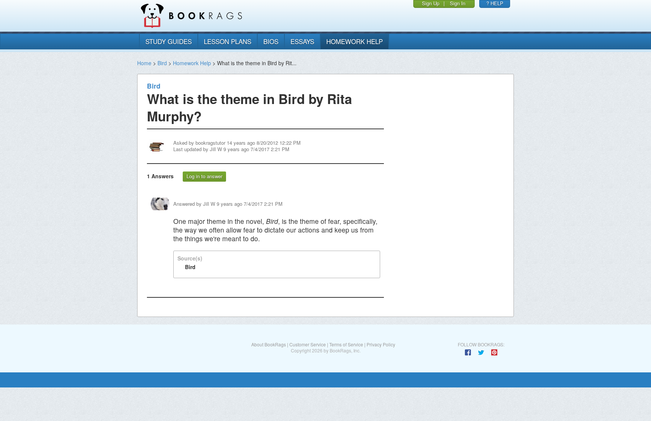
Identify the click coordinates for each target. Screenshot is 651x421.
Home (144, 63)
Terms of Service (346, 344)
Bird (162, 63)
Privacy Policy (381, 344)
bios (270, 41)
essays (302, 41)
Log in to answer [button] (204, 176)
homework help (354, 41)
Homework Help (192, 63)
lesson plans (227, 41)
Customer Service (307, 344)
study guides (168, 41)
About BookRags (268, 344)
